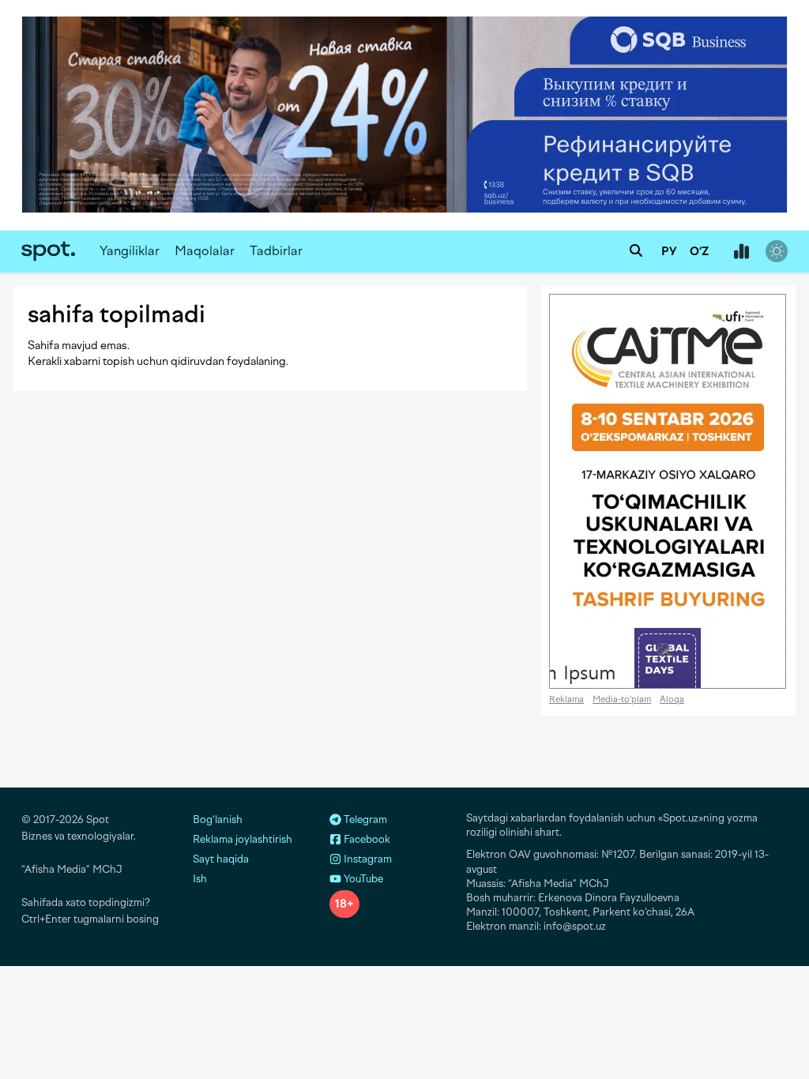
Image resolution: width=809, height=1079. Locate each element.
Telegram (364, 819)
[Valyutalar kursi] (741, 252)
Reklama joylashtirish (242, 839)
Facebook (365, 839)
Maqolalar (205, 250)
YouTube (362, 879)
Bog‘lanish (218, 819)
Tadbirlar (276, 250)
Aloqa (672, 699)
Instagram (366, 859)
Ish (200, 879)
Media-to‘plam (622, 699)
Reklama (566, 699)
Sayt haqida (221, 859)
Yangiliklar (130, 250)
